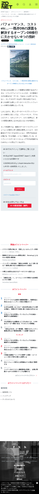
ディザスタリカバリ (8, 399)
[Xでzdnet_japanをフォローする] (20, 447)
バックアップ (6, 396)
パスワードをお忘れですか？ (11, 195)
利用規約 (19, 469)
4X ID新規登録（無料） (19, 206)
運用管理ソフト (7, 392)
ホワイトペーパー (16, 12)
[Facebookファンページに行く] (14, 447)
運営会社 (19, 479)
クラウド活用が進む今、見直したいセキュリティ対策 (20, 249)
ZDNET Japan (4, 12)
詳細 (33, 490)
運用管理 (26, 12)
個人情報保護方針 (19, 465)
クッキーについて (19, 472)
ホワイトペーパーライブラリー (25, 375)
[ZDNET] (7, 4)
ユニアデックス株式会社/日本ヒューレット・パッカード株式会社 (18, 44)
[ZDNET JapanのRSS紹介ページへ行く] (25, 447)
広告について (19, 476)
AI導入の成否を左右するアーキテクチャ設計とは (18, 271)
